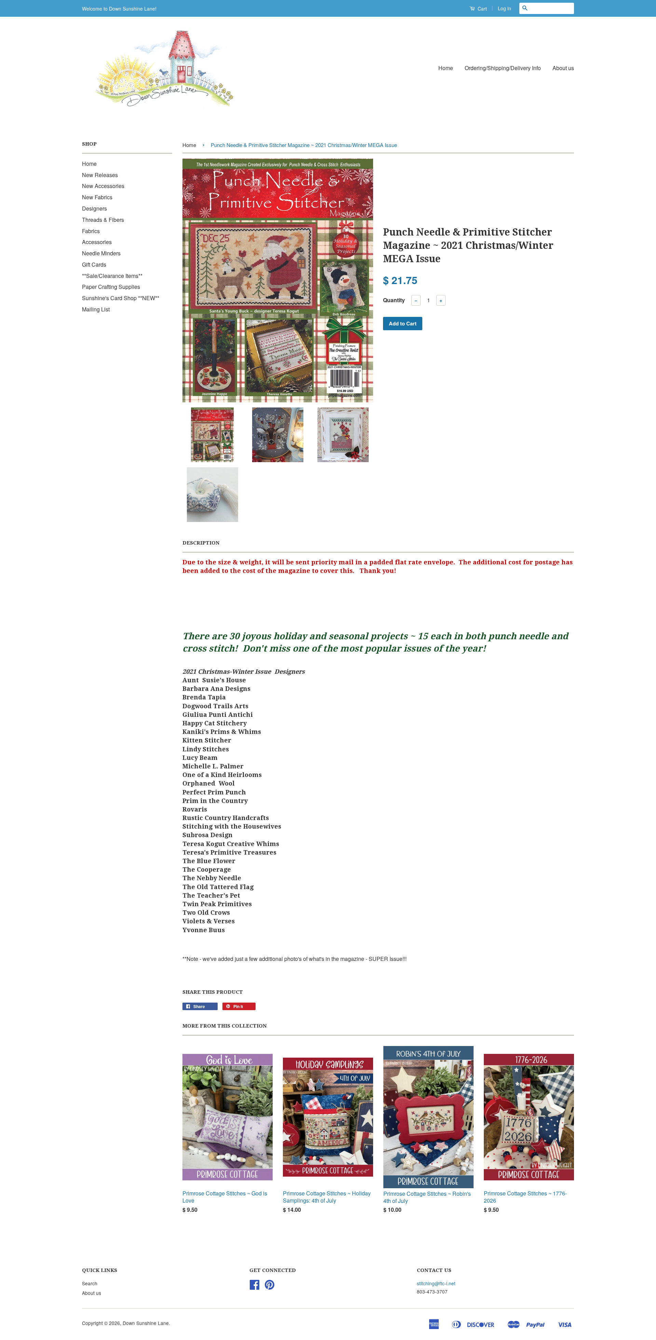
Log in (504, 8)
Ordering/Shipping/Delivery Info (503, 68)
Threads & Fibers (103, 220)
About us (563, 68)
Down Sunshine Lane (146, 1322)
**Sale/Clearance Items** (112, 276)
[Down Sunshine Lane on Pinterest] (269, 1286)
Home (445, 68)
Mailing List (96, 309)
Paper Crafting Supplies (111, 287)
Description (201, 543)
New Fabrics (97, 197)
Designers (94, 208)
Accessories (97, 242)
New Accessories (103, 186)
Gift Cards (94, 264)
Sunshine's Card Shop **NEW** (120, 298)
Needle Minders (101, 253)
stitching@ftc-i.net (436, 1283)
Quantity (394, 300)
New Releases (100, 175)
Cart (481, 8)
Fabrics (91, 231)
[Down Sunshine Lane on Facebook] (254, 1286)
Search (89, 1283)
